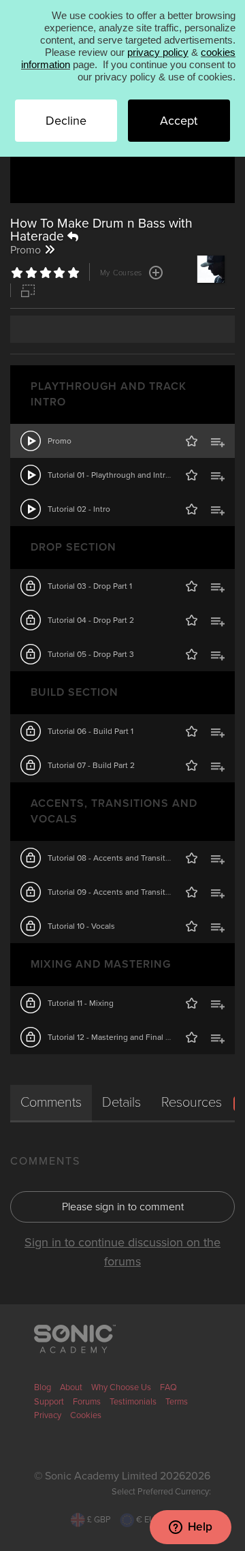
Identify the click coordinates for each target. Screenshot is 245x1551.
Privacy (47, 1415)
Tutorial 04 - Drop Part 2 (91, 620)
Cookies (85, 1415)
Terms (176, 1401)
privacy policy (158, 52)
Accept (178, 120)
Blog (42, 1387)
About (71, 1387)
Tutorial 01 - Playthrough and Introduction (123, 475)
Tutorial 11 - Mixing (81, 1003)
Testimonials (133, 1401)
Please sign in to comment (123, 1207)
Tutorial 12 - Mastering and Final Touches (122, 1037)
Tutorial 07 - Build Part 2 (91, 765)
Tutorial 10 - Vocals (81, 926)
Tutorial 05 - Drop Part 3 (91, 654)
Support (49, 1401)
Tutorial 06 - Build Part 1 (90, 731)
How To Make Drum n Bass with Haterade (101, 229)
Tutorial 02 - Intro (79, 509)
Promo (59, 441)
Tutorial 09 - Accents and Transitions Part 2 (126, 892)
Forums (87, 1401)
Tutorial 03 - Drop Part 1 (90, 586)
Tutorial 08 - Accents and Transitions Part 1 (125, 858)
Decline (66, 120)
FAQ (168, 1387)
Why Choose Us (121, 1387)
